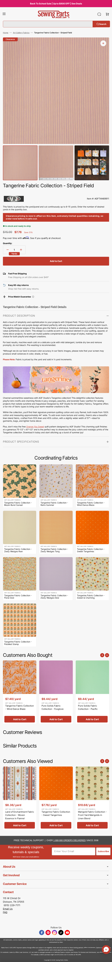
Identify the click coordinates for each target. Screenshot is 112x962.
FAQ (5, 912)
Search (102, 24)
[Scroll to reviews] (56, 192)
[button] (4, 14)
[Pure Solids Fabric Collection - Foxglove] (56, 692)
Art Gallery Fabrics (21, 32)
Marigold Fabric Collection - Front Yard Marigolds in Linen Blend (92, 815)
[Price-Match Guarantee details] (33, 296)
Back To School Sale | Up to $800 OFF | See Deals (56, 3)
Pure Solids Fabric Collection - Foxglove (53, 707)
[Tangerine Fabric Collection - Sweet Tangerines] (56, 798)
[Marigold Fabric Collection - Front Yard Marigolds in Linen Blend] (92, 798)
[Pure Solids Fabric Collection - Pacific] (92, 692)
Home (5, 32)
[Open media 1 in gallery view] (103, 43)
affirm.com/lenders (89, 947)
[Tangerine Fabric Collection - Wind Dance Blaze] (19, 692)
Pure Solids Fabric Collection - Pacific (88, 707)
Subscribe (103, 851)
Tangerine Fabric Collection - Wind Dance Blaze (19, 707)
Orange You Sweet (35, 426)
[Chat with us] (99, 14)
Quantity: (7, 243)
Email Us (8, 908)
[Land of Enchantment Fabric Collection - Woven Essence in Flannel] (19, 798)
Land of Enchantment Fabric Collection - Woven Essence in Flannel (19, 815)
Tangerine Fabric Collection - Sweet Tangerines (56, 813)
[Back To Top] (108, 958)
